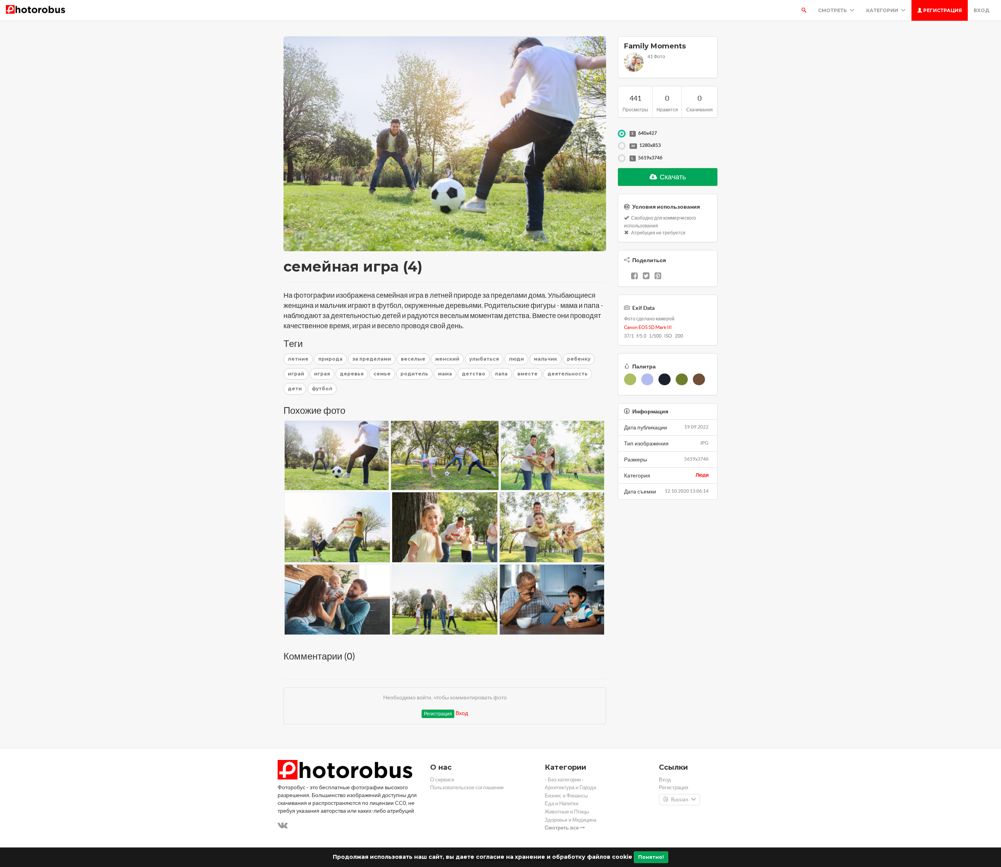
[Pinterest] (658, 277)
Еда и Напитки (561, 803)
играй (296, 374)
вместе (527, 374)
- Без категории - (564, 780)
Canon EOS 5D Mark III (648, 327)
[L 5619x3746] (622, 158)
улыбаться (484, 359)
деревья (352, 374)
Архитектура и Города (570, 787)
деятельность (567, 374)
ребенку (578, 359)
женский (447, 359)
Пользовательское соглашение (467, 787)
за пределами (371, 359)
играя (322, 374)
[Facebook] (634, 277)
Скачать (672, 177)
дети (295, 388)
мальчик (545, 359)
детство (473, 374)
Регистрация (942, 10)
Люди (702, 474)
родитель (414, 374)
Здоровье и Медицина (570, 820)
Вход (981, 10)
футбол (322, 388)
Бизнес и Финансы (566, 796)
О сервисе (442, 780)
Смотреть (833, 10)
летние (298, 359)
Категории (882, 10)
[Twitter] (646, 277)
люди (516, 359)
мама (445, 374)
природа (330, 359)
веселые (413, 359)
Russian (679, 800)
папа (501, 374)
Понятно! (651, 857)
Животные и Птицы (567, 812)
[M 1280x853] (622, 146)
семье (382, 374)
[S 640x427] (622, 134)
